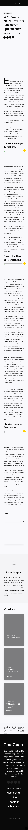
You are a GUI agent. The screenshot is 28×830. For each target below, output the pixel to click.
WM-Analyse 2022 (13, 705)
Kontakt (14, 801)
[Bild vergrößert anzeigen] (14, 157)
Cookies (10, 822)
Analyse (6, 513)
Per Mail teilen (13, 37)
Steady (19, 782)
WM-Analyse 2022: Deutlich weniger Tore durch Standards (20, 729)
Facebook (7, 37)
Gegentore (12, 671)
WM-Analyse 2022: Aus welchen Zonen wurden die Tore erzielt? (8, 730)
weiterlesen (9, 641)
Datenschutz (15, 825)
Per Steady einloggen (26, 828)
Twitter (4, 37)
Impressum (18, 822)
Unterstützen (10, 37)
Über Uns (14, 806)
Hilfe (14, 797)
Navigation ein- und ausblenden (24, 3)
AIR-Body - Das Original (14, 533)
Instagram (15, 782)
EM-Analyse (13, 637)
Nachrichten (14, 792)
